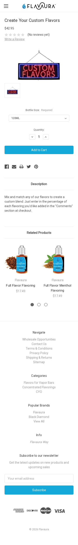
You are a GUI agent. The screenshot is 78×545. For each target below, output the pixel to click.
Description (39, 184)
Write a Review (15, 39)
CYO (39, 391)
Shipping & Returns (39, 357)
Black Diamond (39, 417)
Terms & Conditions (39, 348)
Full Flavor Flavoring (20, 285)
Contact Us (39, 344)
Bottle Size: (39, 110)
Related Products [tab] (39, 233)
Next (73, 270)
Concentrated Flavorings (39, 387)
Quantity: (39, 129)
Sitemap (39, 362)
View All (39, 421)
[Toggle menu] (6, 6)
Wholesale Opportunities (39, 339)
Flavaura (39, 412)
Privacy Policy (39, 353)
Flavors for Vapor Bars (39, 382)
